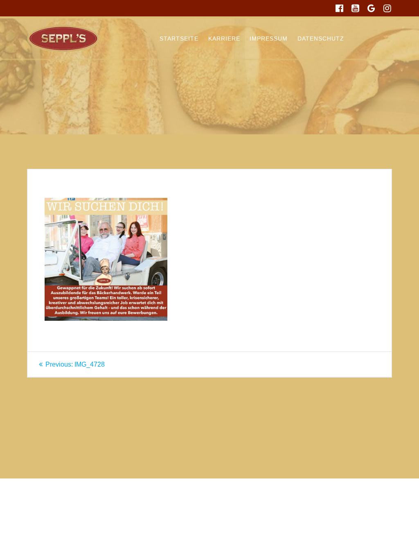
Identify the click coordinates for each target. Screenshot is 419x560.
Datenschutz (320, 38)
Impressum (269, 38)
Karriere (224, 38)
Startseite (179, 38)
